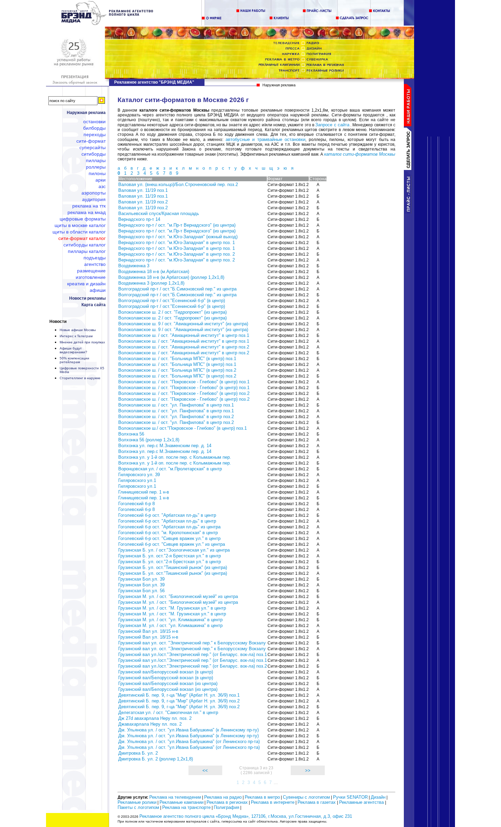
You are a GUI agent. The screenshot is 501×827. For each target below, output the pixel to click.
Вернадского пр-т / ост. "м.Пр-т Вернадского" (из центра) (177, 225)
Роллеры (96, 167)
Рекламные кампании (181, 802)
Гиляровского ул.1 (137, 480)
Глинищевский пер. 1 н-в (143, 492)
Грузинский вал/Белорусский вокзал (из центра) (167, 683)
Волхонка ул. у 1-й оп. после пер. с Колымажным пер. (174, 457)
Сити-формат (91, 141)
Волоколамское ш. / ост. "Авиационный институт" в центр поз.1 (183, 335)
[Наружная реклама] (107, 23)
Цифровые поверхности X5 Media (82, 370)
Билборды (94, 128)
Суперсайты (92, 147)
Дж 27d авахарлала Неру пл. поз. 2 (155, 718)
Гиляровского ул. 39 (139, 474)
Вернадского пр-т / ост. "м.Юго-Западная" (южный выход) (178, 236)
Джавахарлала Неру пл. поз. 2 (150, 724)
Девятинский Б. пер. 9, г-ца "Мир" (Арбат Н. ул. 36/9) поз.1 (179, 695)
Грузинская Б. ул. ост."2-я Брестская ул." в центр (169, 555)
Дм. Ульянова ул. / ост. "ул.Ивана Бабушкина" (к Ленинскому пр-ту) (188, 729)
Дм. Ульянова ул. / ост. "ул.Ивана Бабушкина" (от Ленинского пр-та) (189, 741)
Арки (100, 179)
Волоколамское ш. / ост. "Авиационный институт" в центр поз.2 (183, 347)
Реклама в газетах (317, 802)
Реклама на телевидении (175, 797)
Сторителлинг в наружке (80, 378)
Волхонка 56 (131, 434)
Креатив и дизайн (86, 283)
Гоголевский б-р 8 (136, 503)
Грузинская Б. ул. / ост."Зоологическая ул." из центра (174, 550)
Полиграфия (226, 807)
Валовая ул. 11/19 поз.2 (143, 201)
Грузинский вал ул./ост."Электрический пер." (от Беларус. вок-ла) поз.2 (192, 666)
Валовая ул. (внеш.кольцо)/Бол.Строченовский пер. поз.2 (178, 184)
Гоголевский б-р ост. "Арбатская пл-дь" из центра (169, 526)
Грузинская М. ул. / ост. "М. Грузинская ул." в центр (172, 608)
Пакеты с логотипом (138, 807)
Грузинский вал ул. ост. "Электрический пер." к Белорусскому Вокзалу (192, 642)
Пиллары (96, 160)
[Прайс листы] (409, 212)
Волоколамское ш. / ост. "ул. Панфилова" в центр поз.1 (176, 405)
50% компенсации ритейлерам (74, 360)
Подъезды (95, 257)
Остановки (94, 121)
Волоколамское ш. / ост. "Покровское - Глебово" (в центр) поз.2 (183, 393)
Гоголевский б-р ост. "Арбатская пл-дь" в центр (167, 515)
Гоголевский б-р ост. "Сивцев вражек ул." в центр (169, 538)
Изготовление (91, 277)
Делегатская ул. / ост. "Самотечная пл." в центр (168, 712)
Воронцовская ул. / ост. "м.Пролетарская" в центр (170, 468)
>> (307, 770)
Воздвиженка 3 (133, 265)
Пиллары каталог (87, 251)
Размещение (91, 270)
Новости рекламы (87, 298)
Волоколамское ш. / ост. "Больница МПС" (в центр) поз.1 (177, 358)
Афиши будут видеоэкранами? (73, 350)
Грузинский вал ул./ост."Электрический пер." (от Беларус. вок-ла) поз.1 (192, 654)
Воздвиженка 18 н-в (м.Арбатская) (153, 271)
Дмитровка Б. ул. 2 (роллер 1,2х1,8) (155, 758)
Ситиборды (93, 154)
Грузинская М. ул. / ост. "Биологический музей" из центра (178, 596)
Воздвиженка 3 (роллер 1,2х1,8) (151, 283)
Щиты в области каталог (79, 231)
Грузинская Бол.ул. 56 (141, 590)
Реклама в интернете (272, 802)
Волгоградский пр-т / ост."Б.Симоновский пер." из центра (177, 288)
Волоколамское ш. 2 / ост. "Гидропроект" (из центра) (172, 312)
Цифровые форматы (83, 218)
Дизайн (378, 797)
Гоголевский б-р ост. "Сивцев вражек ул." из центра (171, 544)
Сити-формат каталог (82, 238)
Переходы (95, 134)
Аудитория (94, 199)
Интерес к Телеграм (76, 336)
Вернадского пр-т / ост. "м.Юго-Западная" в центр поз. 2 (176, 254)
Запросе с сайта (332, 124)
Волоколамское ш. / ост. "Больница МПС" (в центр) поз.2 (177, 370)
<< (205, 770)
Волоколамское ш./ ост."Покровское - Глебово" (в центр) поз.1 (182, 428)
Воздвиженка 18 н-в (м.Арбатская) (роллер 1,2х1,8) (171, 277)
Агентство (95, 264)
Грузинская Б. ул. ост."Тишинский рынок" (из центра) (172, 567)
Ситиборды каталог (84, 244)
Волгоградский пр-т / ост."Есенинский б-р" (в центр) (171, 300)
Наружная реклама (86, 112)
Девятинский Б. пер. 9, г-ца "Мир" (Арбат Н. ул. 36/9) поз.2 (179, 700)
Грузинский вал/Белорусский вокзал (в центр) (165, 671)
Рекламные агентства (362, 802)
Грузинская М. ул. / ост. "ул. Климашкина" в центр (170, 619)
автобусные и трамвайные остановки (266, 139)
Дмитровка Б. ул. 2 (138, 753)
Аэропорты (93, 192)
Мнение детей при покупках (82, 342)
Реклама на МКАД (86, 212)
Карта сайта (93, 304)
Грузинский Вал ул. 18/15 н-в (148, 631)
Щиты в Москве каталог (80, 225)
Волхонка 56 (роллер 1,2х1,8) (148, 439)
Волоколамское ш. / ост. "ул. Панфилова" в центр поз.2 (176, 416)
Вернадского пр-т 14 (139, 219)
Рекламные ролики (137, 802)
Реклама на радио (223, 797)
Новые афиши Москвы (78, 330)
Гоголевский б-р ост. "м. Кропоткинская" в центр (168, 532)
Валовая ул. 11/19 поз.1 (143, 190)
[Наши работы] (409, 124)
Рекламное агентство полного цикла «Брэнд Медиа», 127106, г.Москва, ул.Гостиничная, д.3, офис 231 (245, 816)
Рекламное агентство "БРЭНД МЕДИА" (154, 82)
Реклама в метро (262, 797)
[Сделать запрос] (409, 168)
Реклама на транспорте (186, 807)
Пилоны (97, 173)
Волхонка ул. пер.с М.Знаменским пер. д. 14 (164, 445)
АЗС (102, 186)
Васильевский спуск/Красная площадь (158, 213)
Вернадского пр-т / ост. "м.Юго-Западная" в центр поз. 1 (176, 242)
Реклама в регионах (227, 802)
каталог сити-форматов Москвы (359, 154)
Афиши (98, 290)
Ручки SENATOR (350, 797)
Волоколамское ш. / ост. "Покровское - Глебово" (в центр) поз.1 (183, 381)
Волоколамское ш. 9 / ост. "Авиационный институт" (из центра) (183, 323)
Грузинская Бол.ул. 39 (141, 579)
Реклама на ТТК (89, 205)
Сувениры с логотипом (306, 797)
